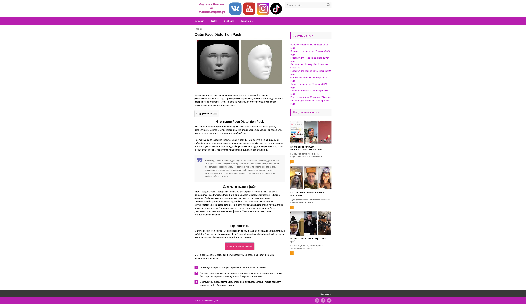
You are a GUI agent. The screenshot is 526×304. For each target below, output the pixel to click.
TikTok (214, 21)
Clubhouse (229, 21)
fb (323, 300)
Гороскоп (246, 21)
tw (329, 300)
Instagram (199, 21)
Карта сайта (326, 294)
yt (317, 300)
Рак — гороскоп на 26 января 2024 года (310, 97)
